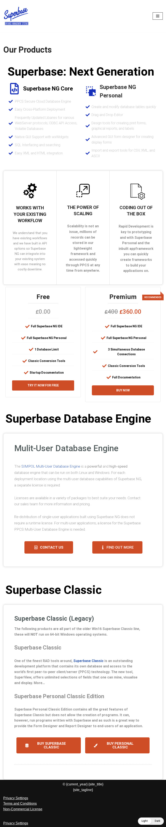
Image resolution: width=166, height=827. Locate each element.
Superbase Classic (88, 661)
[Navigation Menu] (158, 16)
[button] (151, 821)
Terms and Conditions (20, 803)
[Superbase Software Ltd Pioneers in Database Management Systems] (16, 16)
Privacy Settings (15, 798)
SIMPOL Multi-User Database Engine (50, 466)
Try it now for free (43, 385)
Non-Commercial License (22, 809)
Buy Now (123, 390)
